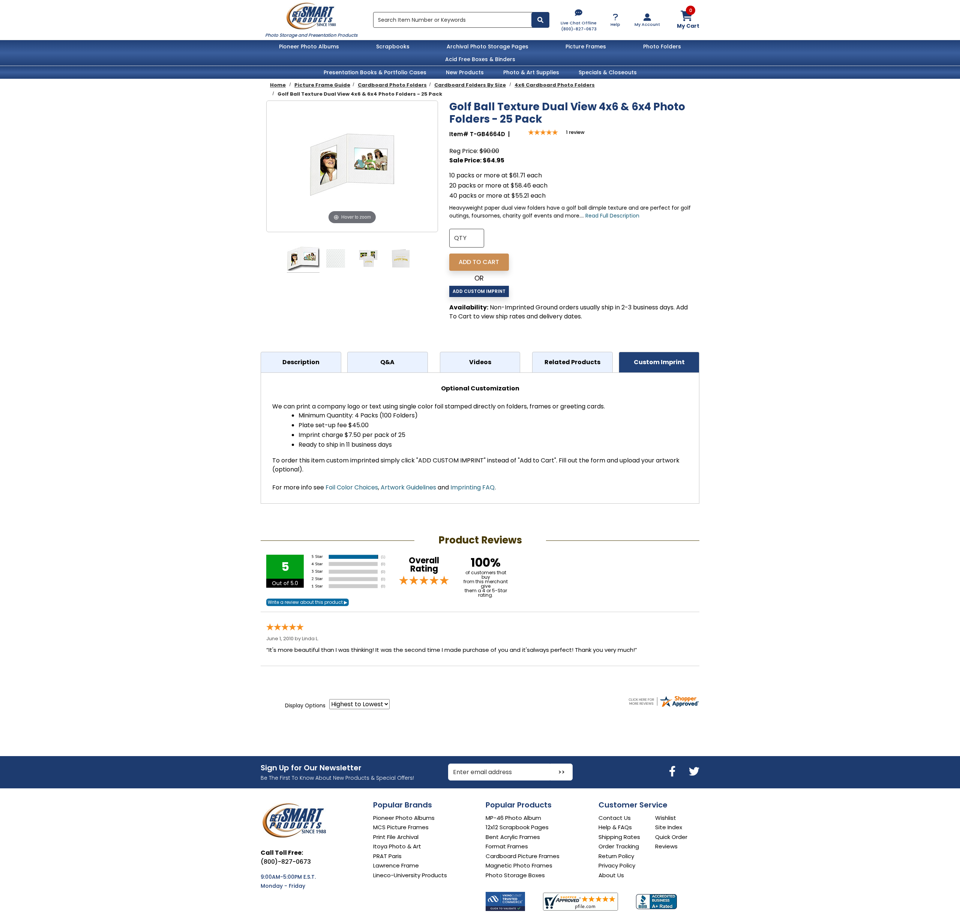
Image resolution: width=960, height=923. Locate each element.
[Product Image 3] (368, 259)
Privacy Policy (616, 865)
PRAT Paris (387, 856)
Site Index (668, 827)
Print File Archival (395, 837)
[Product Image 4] (401, 259)
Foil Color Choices (352, 487)
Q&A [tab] (387, 362)
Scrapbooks (393, 46)
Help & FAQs (615, 827)
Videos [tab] (480, 362)
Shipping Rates (619, 837)
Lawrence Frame (396, 865)
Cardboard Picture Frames (523, 856)
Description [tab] (301, 362)
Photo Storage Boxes (515, 875)
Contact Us (614, 818)
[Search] (540, 20)
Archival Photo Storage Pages (487, 46)
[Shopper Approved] (580, 902)
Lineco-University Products (410, 875)
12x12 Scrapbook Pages (517, 827)
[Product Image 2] (335, 259)
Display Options (305, 705)
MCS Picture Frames (401, 827)
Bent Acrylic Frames (513, 837)
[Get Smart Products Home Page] (311, 15)
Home (278, 85)
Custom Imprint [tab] (659, 362)
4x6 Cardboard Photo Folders (554, 85)
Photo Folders (662, 46)
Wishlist (665, 818)
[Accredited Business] (656, 901)
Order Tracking (618, 846)
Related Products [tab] (572, 362)
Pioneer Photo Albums (309, 46)
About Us (611, 875)
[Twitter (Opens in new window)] (694, 771)
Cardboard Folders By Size (470, 85)
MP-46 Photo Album (513, 818)
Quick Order (671, 837)
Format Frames (507, 846)
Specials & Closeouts (608, 72)
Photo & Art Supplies (531, 72)
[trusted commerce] (505, 901)
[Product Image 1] (303, 259)
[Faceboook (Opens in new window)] (673, 771)
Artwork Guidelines (408, 487)
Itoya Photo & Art (397, 846)
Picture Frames (586, 46)
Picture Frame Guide (322, 85)
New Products (465, 72)
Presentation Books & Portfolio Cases (375, 72)
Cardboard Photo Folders (392, 85)
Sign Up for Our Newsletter (311, 767)
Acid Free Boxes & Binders (480, 59)
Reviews (666, 846)
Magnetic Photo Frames (519, 865)
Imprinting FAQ (472, 487)
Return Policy (616, 856)
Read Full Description (612, 215)
